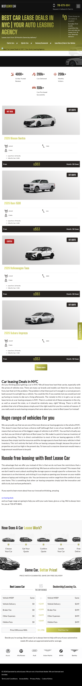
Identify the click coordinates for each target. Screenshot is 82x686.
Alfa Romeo (21, 655)
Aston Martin (47, 655)
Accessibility (23, 679)
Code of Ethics (47, 679)
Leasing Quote (80, 331)
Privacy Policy (35, 679)
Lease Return (58, 43)
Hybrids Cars (25, 43)
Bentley (74, 655)
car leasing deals (7, 498)
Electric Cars (10, 43)
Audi (34, 655)
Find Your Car (63, 630)
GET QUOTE (72, 110)
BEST (9, 6)
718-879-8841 (63, 5)
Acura (8, 655)
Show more (41, 367)
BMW (61, 655)
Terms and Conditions (10, 679)
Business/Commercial (41, 43)
